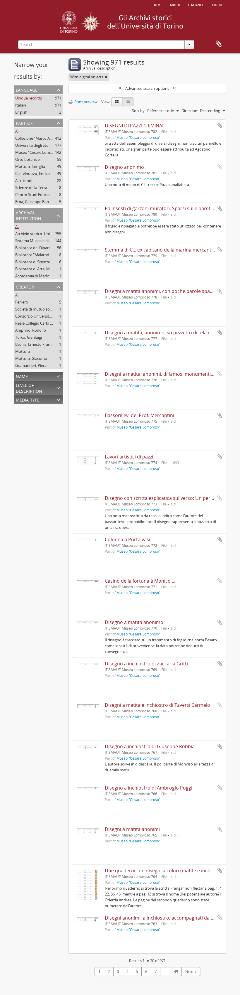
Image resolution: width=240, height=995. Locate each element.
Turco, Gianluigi (28, 337)
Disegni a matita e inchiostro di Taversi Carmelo (157, 705)
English (21, 112)
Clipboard (218, 44)
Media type (28, 399)
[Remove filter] (106, 77)
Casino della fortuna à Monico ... (140, 581)
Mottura (22, 351)
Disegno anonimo (124, 167)
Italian (20, 105)
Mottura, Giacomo (31, 358)
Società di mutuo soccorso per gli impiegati (52, 309)
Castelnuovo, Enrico (32, 173)
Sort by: (138, 110)
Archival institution (28, 215)
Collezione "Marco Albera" (37, 138)
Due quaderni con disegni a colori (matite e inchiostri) (164, 870)
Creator (25, 286)
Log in (216, 4)
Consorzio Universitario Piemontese (46, 316)
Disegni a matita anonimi (132, 829)
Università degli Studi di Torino (41, 145)
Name (22, 376)
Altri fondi (23, 180)
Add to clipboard (220, 126)
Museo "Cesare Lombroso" (38, 152)
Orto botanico (27, 159)
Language (26, 89)
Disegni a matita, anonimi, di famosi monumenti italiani (166, 374)
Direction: (189, 110)
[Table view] (127, 101)
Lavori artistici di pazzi (129, 456)
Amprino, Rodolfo (30, 330)
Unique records (28, 98)
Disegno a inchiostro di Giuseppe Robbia (150, 746)
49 (176, 971)
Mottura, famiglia (30, 166)
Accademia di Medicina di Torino (43, 276)
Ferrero (21, 302)
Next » (190, 971)
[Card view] (116, 101)
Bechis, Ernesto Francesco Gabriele (45, 344)
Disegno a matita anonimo (134, 622)
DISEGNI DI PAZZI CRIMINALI (135, 125)
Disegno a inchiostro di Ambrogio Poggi (148, 788)
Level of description (29, 387)
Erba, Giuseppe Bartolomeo (39, 201)
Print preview (85, 101)
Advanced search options (147, 88)
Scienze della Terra (31, 187)
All (17, 131)
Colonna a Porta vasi (127, 539)
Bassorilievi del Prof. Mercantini (139, 415)
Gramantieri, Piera (31, 365)
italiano (195, 4)
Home (157, 4)
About (175, 4)
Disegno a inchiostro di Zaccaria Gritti (146, 663)
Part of (24, 123)
